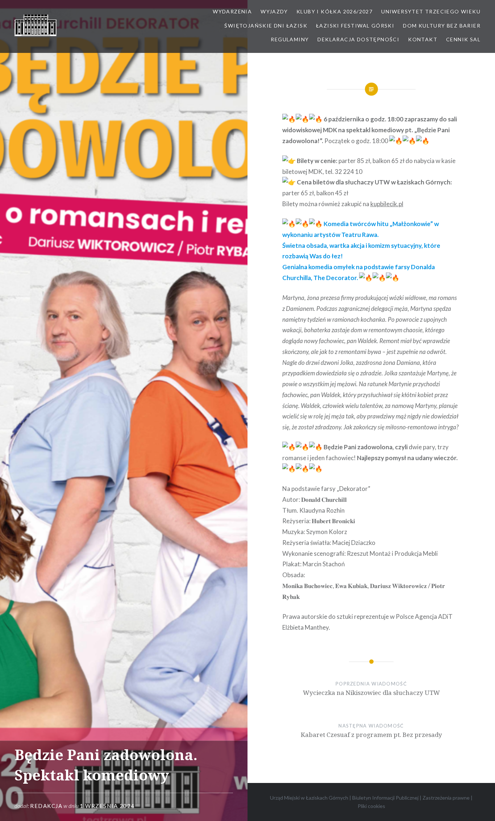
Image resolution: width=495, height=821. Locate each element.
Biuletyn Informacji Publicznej (385, 798)
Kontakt (422, 39)
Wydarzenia (232, 11)
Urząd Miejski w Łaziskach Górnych (309, 798)
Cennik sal (463, 39)
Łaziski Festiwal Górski (355, 25)
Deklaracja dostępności (358, 39)
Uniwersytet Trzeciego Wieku (431, 11)
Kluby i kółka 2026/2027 (334, 11)
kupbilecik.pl (386, 204)
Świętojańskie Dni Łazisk (265, 25)
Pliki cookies (371, 806)
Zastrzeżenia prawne (446, 798)
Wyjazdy (274, 11)
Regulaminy (290, 39)
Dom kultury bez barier (442, 25)
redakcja (46, 806)
